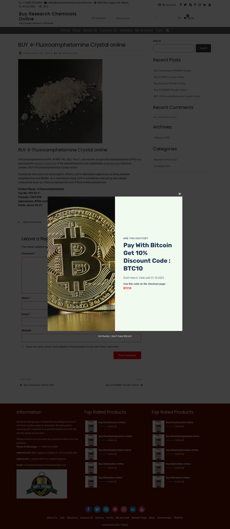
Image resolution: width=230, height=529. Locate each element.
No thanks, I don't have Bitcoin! (115, 336)
